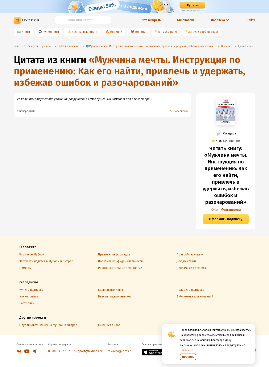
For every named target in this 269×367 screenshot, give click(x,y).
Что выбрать (151, 20)
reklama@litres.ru (120, 351)
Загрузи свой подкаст (203, 32)
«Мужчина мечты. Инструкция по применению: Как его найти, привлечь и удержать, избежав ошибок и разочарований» (129, 71)
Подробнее (186, 350)
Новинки (116, 32)
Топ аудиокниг (167, 32)
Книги (26, 32)
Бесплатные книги (84, 32)
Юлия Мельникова (226, 210)
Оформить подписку (225, 219)
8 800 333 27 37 (59, 351)
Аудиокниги (51, 32)
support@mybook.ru (88, 351)
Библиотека (186, 20)
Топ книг (141, 32)
